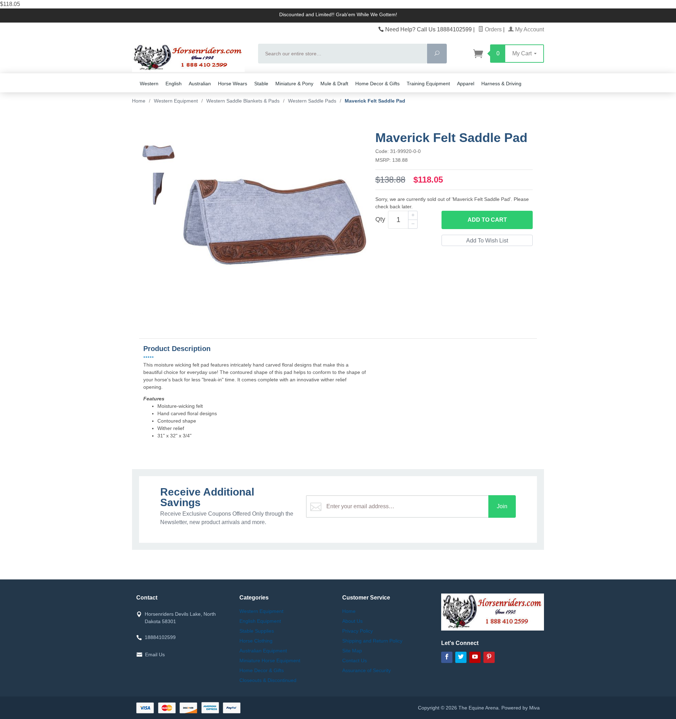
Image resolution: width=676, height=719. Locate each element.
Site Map (352, 650)
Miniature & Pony (294, 83)
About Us (352, 621)
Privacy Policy (357, 631)
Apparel (465, 83)
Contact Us (354, 660)
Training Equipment (428, 83)
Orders (492, 29)
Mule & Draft (334, 83)
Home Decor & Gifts (377, 83)
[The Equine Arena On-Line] (191, 58)
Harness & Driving (501, 83)
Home (138, 101)
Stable (261, 83)
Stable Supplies (256, 631)
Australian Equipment (263, 650)
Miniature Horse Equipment (269, 660)
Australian (200, 83)
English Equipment (260, 621)
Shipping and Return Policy (372, 641)
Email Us (155, 654)
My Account (529, 29)
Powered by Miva (520, 708)
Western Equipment (261, 611)
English (173, 83)
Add (487, 220)
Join (502, 506)
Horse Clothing (256, 641)
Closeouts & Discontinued (267, 680)
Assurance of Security (366, 670)
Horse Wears (232, 83)
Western (149, 83)
